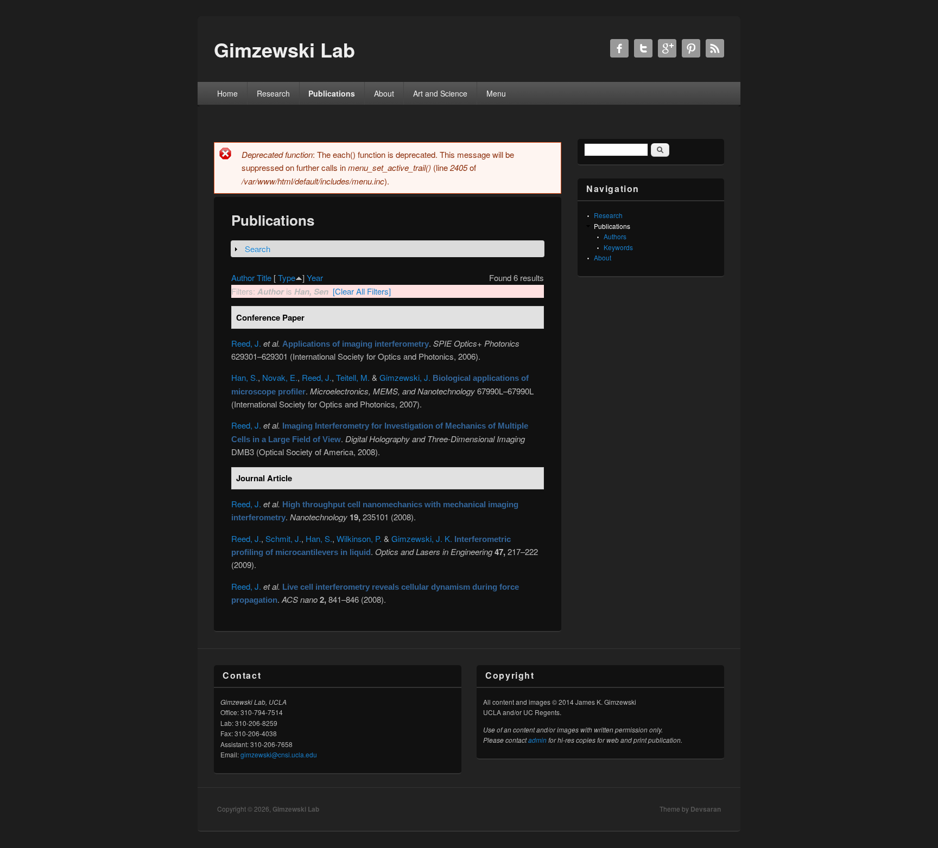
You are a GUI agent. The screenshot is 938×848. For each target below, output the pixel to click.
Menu (496, 93)
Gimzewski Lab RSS (715, 48)
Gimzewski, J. (404, 377)
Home (227, 93)
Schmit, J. (283, 538)
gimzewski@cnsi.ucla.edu (278, 754)
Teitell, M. (353, 377)
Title (264, 277)
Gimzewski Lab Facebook (619, 48)
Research (273, 93)
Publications (331, 93)
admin (537, 739)
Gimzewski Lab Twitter (643, 48)
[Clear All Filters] (362, 291)
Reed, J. (246, 343)
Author (243, 277)
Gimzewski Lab (295, 809)
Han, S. (244, 377)
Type (286, 277)
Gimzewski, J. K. (421, 538)
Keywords (618, 247)
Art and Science (440, 93)
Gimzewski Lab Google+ (667, 48)
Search (257, 248)
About (384, 93)
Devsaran (705, 809)
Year (315, 277)
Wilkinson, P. (359, 538)
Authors (615, 236)
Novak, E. (279, 377)
